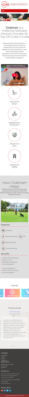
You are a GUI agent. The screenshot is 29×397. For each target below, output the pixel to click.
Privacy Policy (4, 366)
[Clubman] (14, 4)
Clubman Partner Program (7, 364)
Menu (3, 10)
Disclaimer (3, 367)
